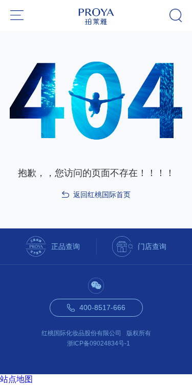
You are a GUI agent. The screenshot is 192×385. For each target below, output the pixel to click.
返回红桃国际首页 (102, 194)
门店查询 (152, 246)
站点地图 (16, 379)
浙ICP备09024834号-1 (98, 343)
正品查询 (65, 246)
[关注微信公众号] (96, 286)
